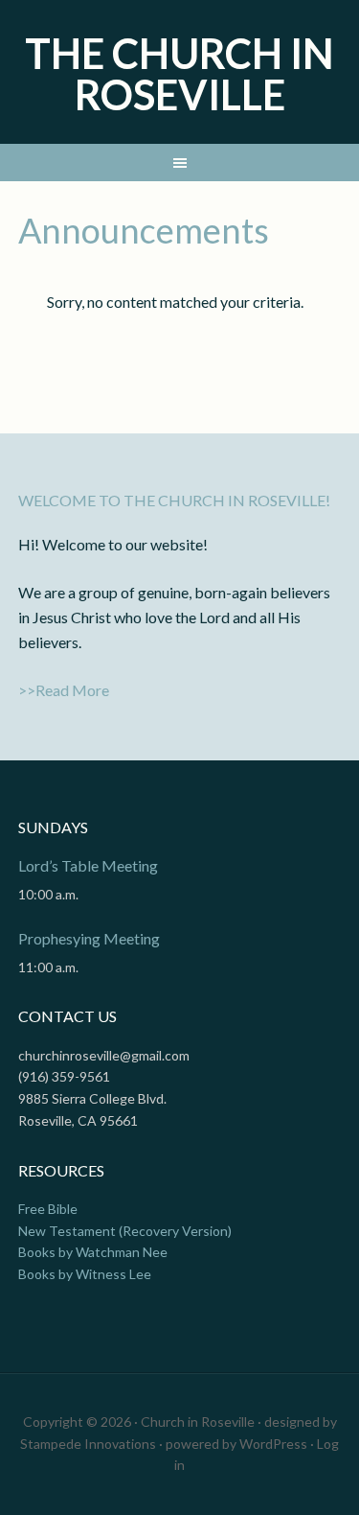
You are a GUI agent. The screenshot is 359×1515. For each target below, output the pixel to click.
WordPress (273, 1443)
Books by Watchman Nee (93, 1252)
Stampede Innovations (88, 1443)
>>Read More (63, 690)
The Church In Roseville (179, 74)
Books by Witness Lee (84, 1274)
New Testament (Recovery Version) (125, 1231)
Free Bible (48, 1208)
